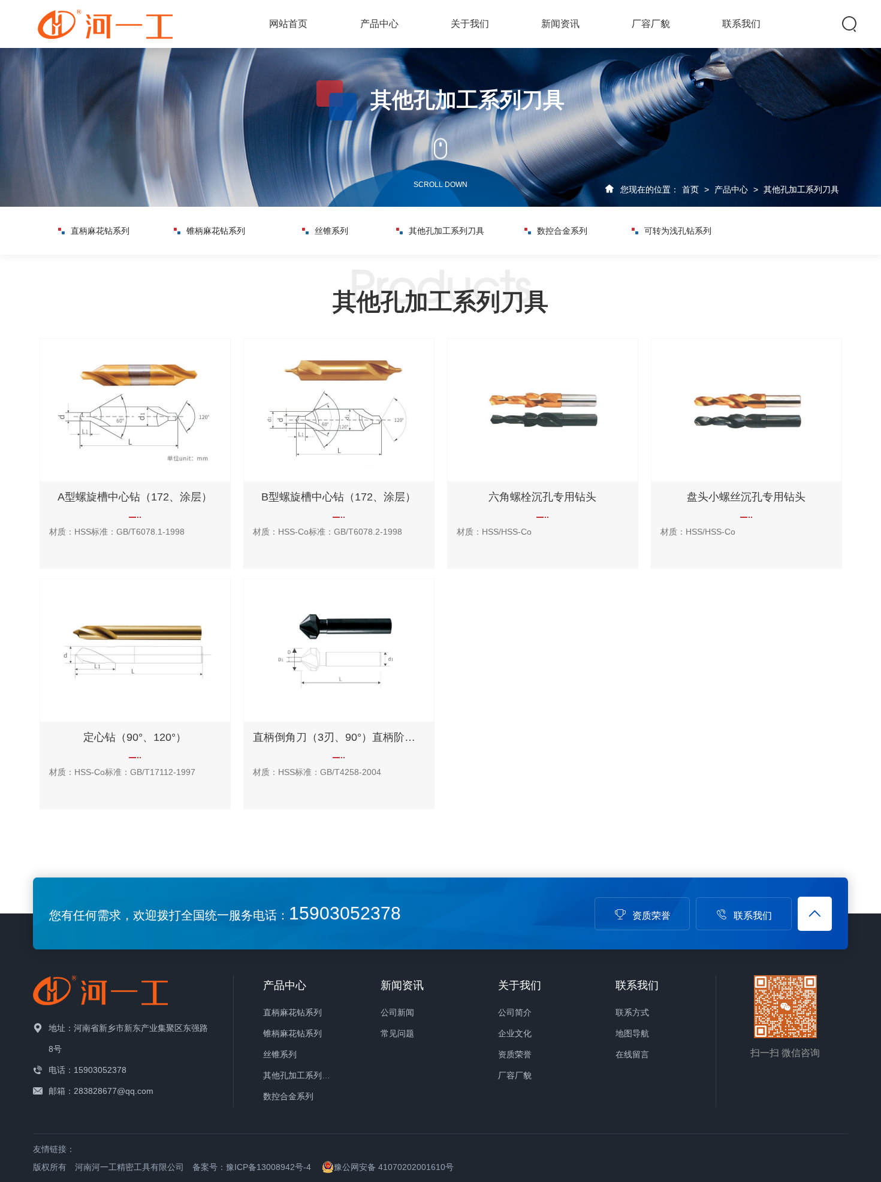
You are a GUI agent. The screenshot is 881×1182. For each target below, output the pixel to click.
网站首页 (288, 24)
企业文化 (515, 1033)
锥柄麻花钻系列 (215, 231)
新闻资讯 (560, 24)
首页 (690, 189)
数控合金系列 (562, 231)
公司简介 (515, 1012)
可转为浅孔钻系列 (677, 231)
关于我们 (470, 24)
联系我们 (741, 24)
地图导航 (632, 1033)
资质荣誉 (651, 915)
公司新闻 (397, 1012)
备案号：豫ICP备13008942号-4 (251, 1167)
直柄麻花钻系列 (100, 231)
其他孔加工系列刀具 (801, 189)
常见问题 (397, 1033)
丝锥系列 (331, 231)
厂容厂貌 (651, 24)
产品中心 (379, 24)
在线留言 (632, 1054)
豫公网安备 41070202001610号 (394, 1167)
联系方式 (632, 1012)
